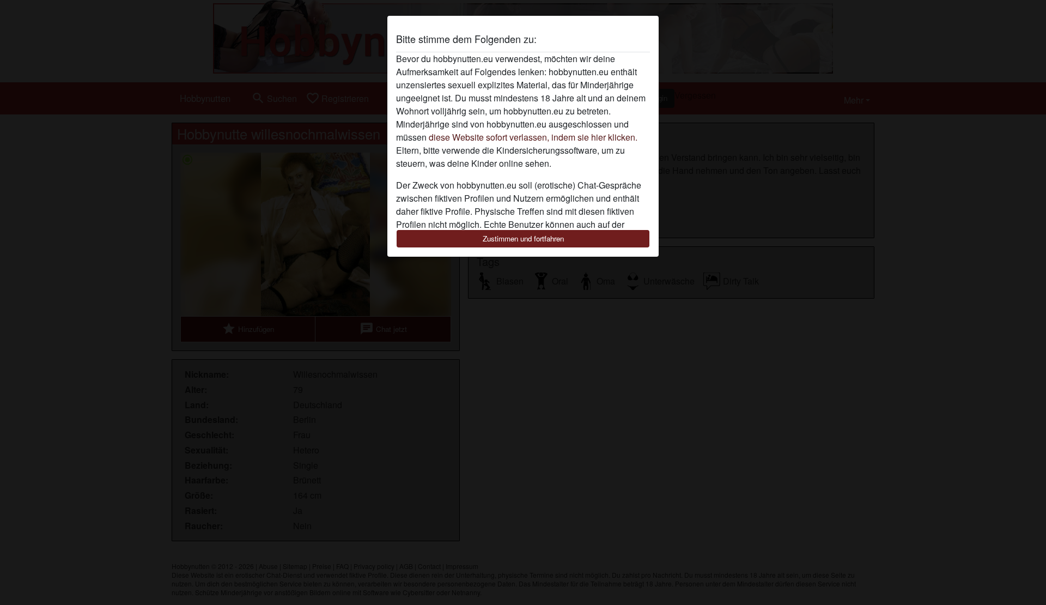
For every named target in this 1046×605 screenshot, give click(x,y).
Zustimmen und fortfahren (523, 238)
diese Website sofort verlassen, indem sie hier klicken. (533, 137)
